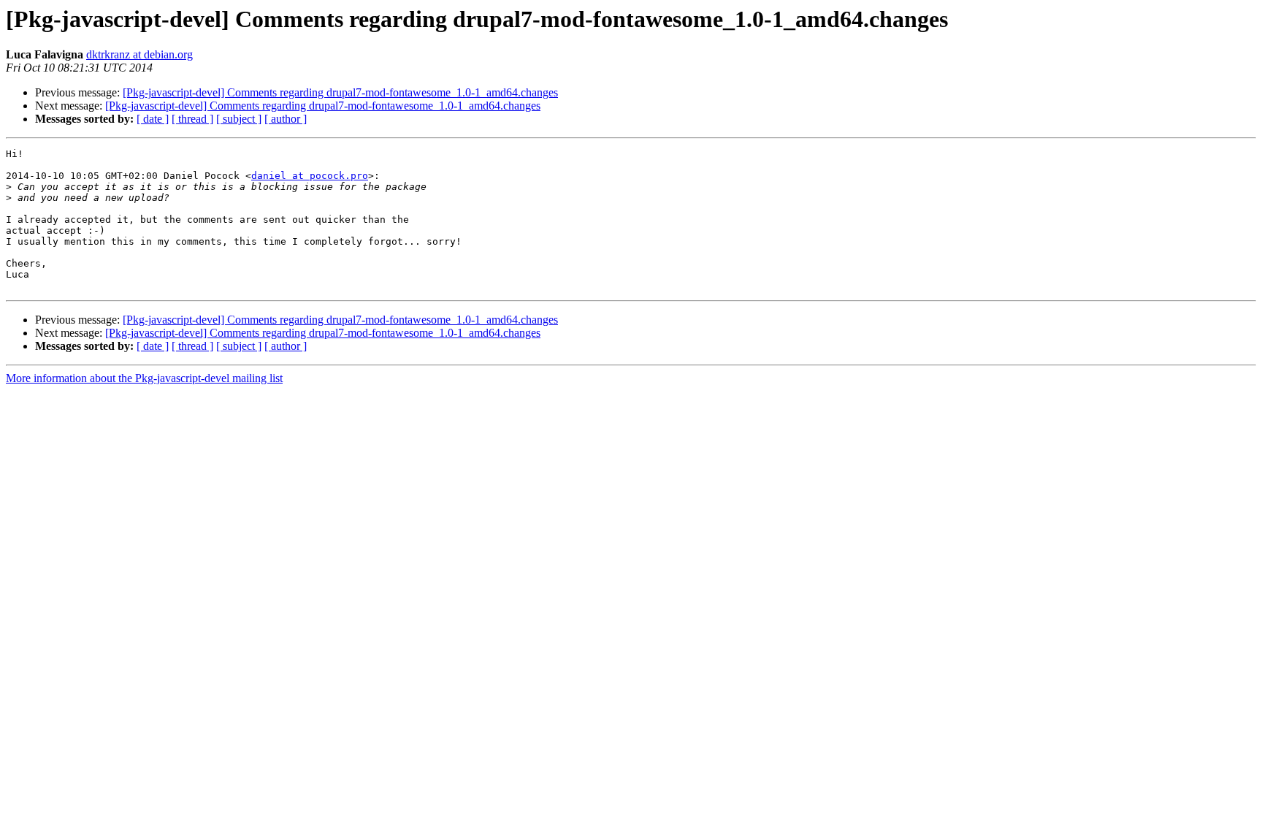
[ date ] (153, 119)
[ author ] (285, 119)
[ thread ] (192, 119)
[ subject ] (238, 119)
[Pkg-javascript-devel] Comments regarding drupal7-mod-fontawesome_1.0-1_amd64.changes (340, 92)
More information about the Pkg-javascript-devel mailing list (144, 378)
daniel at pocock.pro (309, 175)
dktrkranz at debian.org (139, 54)
